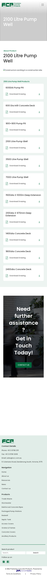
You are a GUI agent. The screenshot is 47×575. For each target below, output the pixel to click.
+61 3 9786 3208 (11, 454)
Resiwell (5, 515)
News (4, 484)
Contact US (23, 365)
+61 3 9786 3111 (13, 450)
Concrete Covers (8, 532)
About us (5, 476)
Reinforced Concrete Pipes (12, 507)
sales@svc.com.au (14, 458)
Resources (6, 480)
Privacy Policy (35, 573)
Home (4, 472)
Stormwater (6, 503)
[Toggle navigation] (43, 5)
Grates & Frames (8, 528)
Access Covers (8, 524)
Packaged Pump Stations (12, 511)
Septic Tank (6, 519)
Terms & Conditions (13, 573)
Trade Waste (7, 499)
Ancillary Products (9, 536)
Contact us (6, 488)
